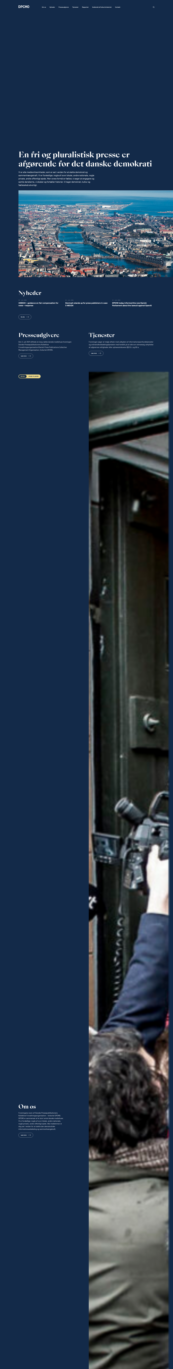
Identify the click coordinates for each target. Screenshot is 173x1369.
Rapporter (85, 7)
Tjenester (75, 7)
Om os (44, 7)
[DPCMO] (27, 6)
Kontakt (117, 7)
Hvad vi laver (33, 376)
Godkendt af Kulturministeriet (102, 7)
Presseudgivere (64, 7)
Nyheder (52, 7)
